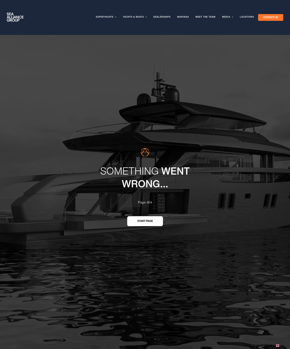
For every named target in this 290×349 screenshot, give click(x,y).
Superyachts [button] (105, 17)
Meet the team (205, 17)
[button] (270, 17)
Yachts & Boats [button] (134, 17)
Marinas (183, 17)
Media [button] (226, 17)
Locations (247, 17)
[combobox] (280, 345)
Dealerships (162, 17)
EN (282, 345)
